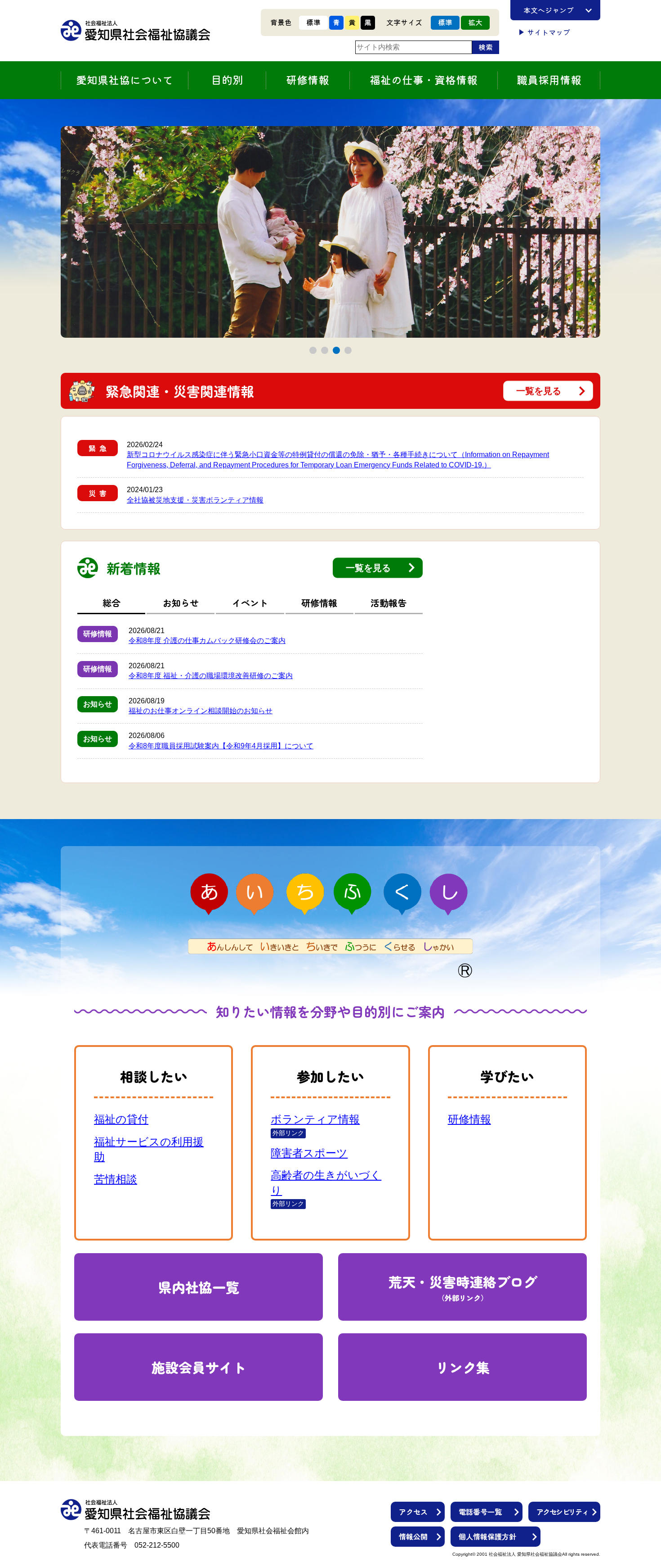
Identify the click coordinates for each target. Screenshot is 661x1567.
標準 (313, 22)
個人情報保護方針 (487, 1536)
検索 (485, 47)
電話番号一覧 (480, 1511)
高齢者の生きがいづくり (326, 1182)
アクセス (413, 1511)
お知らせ (181, 602)
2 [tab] (325, 350)
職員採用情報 (549, 80)
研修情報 (319, 602)
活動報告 (388, 602)
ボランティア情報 (315, 1119)
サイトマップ (548, 32)
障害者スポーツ (309, 1153)
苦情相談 (115, 1179)
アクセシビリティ (562, 1511)
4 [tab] (348, 350)
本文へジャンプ (548, 10)
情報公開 (413, 1536)
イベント (250, 602)
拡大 (475, 22)
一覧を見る (538, 391)
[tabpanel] (330, 232)
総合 (112, 602)
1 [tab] (313, 350)
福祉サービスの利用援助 (149, 1149)
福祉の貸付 (121, 1119)
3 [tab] (337, 350)
